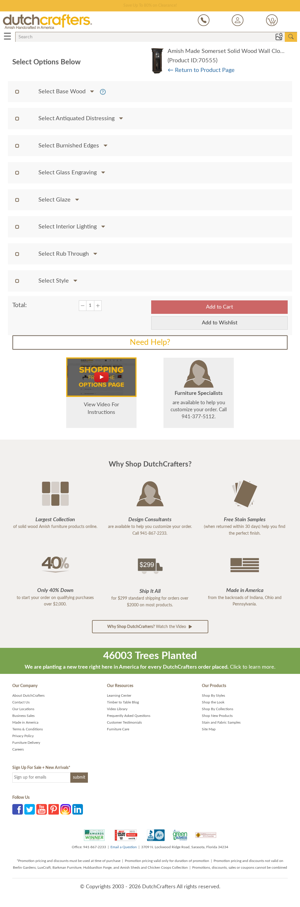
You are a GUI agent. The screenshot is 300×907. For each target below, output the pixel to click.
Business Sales (23, 715)
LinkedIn (77, 809)
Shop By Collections (217, 709)
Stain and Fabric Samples (221, 722)
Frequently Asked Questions (128, 715)
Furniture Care (118, 729)
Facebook (17, 809)
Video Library (117, 709)
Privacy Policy (23, 736)
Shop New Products (217, 715)
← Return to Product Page (201, 70)
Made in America (25, 722)
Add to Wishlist (219, 323)
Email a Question (123, 847)
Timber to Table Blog (123, 702)
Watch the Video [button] (147, 627)
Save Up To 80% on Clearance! (150, 6)
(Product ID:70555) (192, 60)
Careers (18, 749)
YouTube (41, 809)
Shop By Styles (213, 695)
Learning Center (119, 695)
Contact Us (21, 702)
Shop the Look (213, 702)
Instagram (65, 809)
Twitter (29, 809)
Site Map (209, 729)
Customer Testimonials (124, 722)
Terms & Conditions (27, 729)
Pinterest (53, 809)
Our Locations (23, 709)
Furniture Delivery (26, 742)
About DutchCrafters (28, 695)
